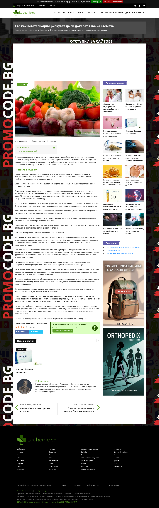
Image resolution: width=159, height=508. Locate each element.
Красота (116, 458)
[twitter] (144, 5)
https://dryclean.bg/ (113, 250)
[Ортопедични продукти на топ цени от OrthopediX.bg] (123, 361)
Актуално (92, 13)
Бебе (18, 458)
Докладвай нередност (64, 331)
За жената (117, 449)
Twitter (35, 332)
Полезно (81, 13)
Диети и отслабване (135, 13)
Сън (115, 464)
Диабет (116, 461)
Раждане (84, 455)
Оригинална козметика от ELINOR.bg (119, 253)
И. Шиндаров (22, 141)
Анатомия (84, 466)
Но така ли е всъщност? (28, 151)
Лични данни (113, 485)
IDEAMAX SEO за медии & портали (29, 502)
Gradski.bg (20, 491)
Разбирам (96, 1)
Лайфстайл (20, 461)
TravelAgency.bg (40, 491)
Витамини (20, 469)
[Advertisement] (79, 63)
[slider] (21, 326)
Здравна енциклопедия (111, 13)
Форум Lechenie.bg (88, 469)
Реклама (41, 6)
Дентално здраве (87, 461)
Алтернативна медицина (90, 458)
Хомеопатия (53, 461)
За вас (57, 13)
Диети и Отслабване (121, 452)
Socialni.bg (29, 491)
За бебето (84, 452)
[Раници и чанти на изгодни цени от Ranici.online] (123, 293)
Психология (53, 466)
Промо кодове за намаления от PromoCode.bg (123, 247)
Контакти (52, 6)
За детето (52, 452)
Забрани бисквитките (113, 1)
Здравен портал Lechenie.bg (26, 30)
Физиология (118, 466)
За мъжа (20, 452)
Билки (83, 464)
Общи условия (93, 485)
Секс (50, 458)
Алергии (20, 464)
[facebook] (139, 5)
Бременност (53, 455)
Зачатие (20, 455)
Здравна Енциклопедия (89, 449)
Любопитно (68, 13)
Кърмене (117, 455)
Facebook (21, 332)
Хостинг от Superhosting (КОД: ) (59, 502)
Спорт (51, 464)
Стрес (19, 466)
